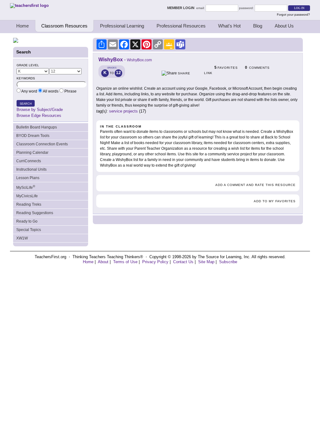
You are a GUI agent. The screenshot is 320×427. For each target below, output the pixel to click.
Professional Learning (122, 25)
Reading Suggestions (34, 213)
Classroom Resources (64, 25)
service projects (123, 111)
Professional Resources (181, 25)
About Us (284, 25)
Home (22, 25)
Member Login (181, 8)
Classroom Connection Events (42, 144)
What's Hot (229, 25)
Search (26, 103)
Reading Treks (28, 204)
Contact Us (183, 261)
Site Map (206, 261)
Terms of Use (125, 261)
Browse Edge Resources (39, 115)
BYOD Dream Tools (32, 135)
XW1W (22, 238)
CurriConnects (28, 161)
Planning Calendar (32, 152)
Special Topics (28, 230)
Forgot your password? (293, 14)
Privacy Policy (155, 261)
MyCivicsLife (27, 196)
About (103, 261)
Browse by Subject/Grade (40, 109)
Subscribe (228, 261)
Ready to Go (27, 221)
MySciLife (25, 187)
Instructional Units (31, 169)
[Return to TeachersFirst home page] (29, 5)
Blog (257, 25)
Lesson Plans (27, 178)
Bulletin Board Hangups (36, 127)
